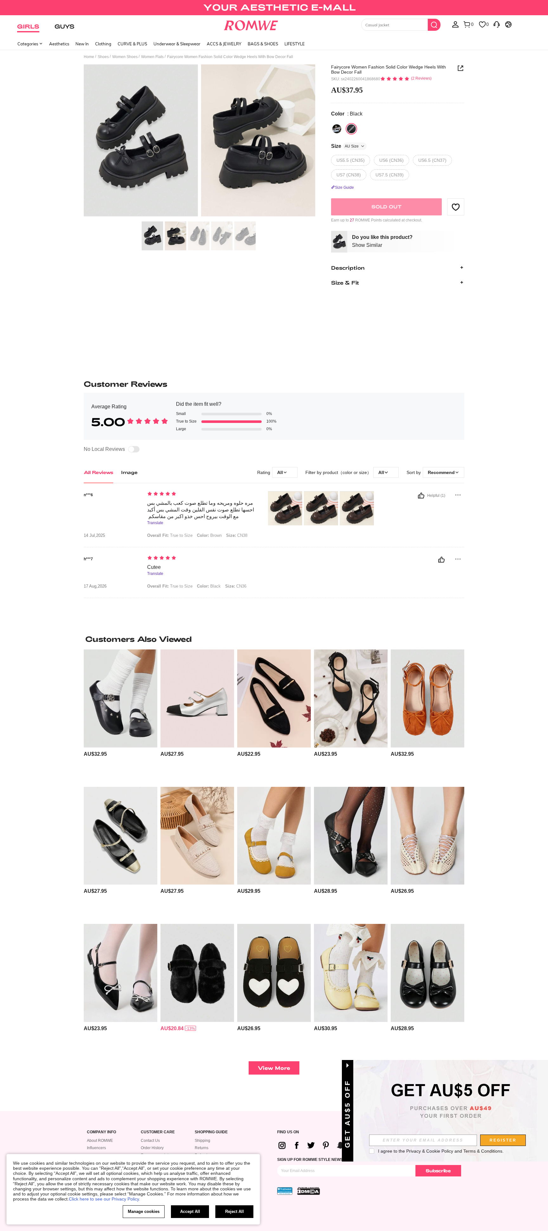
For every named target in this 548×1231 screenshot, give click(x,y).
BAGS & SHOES (263, 43)
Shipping (202, 1140)
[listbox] (455, 24)
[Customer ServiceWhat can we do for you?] (496, 24)
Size (345, 146)
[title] (274, 639)
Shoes (103, 57)
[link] (274, 7)
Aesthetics (59, 43)
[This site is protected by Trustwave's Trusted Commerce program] (284, 1191)
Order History (152, 1148)
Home (89, 57)
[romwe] (251, 24)
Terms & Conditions (482, 1151)
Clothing (103, 43)
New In (82, 43)
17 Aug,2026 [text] (95, 586)
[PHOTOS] (199, 141)
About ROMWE (100, 1140)
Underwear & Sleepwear (176, 43)
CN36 (235, 586)
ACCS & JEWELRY (224, 43)
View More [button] (274, 1068)
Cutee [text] (154, 567)
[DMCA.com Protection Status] (308, 1191)
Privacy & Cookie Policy (429, 1151)
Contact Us (150, 1140)
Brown (209, 535)
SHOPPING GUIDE (211, 1132)
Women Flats (152, 57)
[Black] (336, 129)
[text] (201, 494)
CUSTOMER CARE (158, 1132)
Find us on (288, 1132)
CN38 (236, 535)
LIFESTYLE (294, 43)
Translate (155, 523)
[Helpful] (421, 495)
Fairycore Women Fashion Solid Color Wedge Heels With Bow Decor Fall (388, 69)
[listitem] (120, 715)
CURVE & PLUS (132, 43)
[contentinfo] (95, 754)
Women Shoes (125, 57)
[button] (455, 206)
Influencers (96, 1148)
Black (209, 586)
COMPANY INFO (101, 1132)
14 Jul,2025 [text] (94, 535)
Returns (201, 1148)
